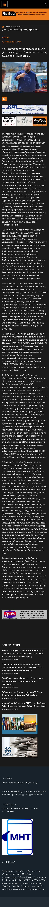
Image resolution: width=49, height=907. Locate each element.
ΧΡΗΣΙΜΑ (7, 778)
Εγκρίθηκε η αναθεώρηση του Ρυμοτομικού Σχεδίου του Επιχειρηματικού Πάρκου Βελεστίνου (22, 681)
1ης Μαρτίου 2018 (36, 794)
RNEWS (16, 27)
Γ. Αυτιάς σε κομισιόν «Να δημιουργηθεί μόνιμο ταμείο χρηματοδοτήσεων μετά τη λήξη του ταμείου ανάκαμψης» (22, 667)
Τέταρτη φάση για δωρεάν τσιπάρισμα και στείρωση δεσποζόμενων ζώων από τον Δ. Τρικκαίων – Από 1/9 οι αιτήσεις (22, 653)
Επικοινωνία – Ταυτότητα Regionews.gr (20, 782)
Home (7, 27)
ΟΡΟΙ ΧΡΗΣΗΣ (9, 804)
